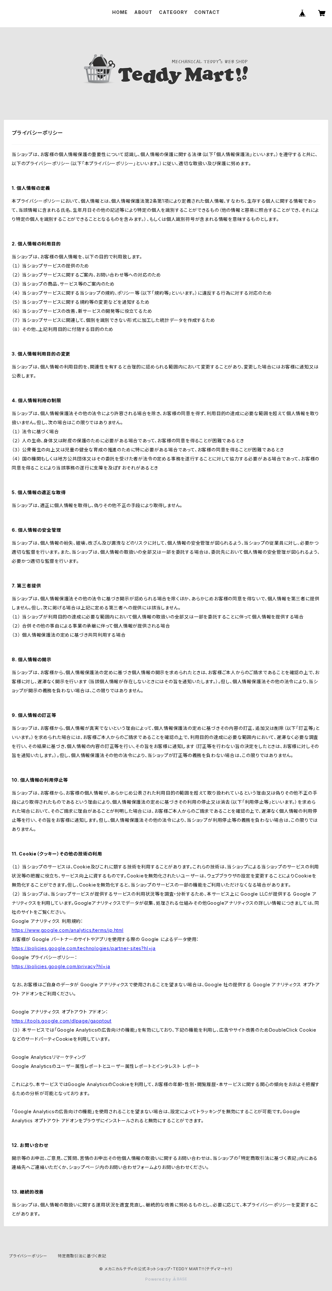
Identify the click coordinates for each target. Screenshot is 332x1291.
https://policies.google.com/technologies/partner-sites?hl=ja (84, 948)
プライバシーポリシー (28, 1255)
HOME (119, 12)
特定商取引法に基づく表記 (82, 1255)
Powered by (158, 1279)
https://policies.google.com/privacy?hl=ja (61, 966)
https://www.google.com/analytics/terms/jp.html (68, 930)
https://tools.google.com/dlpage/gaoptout (62, 1021)
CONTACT (207, 12)
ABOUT (143, 12)
